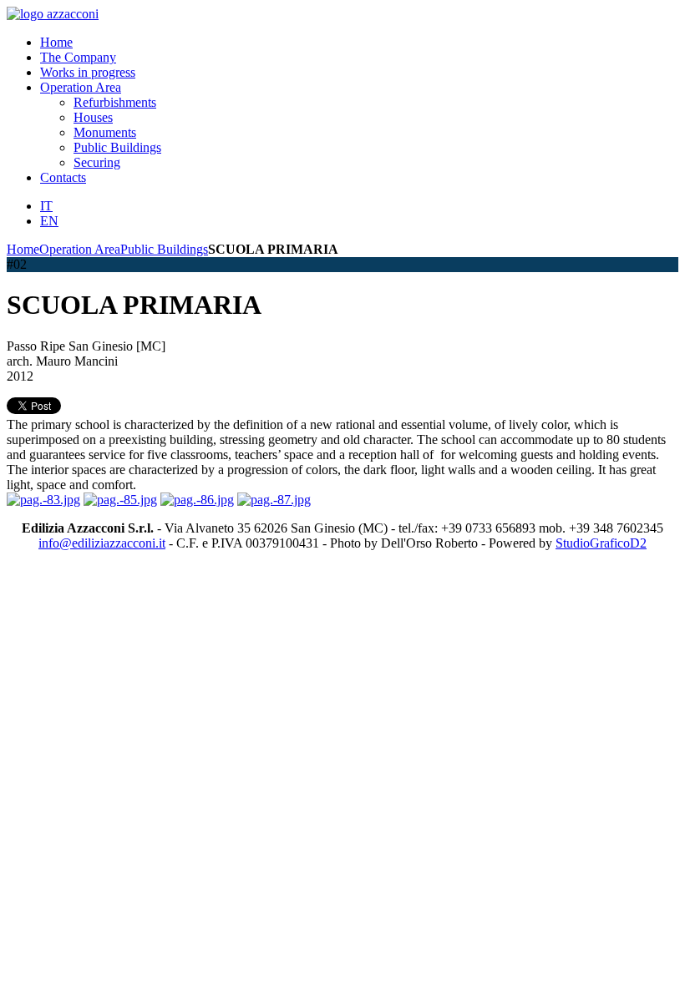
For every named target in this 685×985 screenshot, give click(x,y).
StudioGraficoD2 (601, 543)
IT (46, 206)
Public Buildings (164, 249)
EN (49, 221)
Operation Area (79, 249)
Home (23, 249)
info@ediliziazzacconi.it (101, 543)
